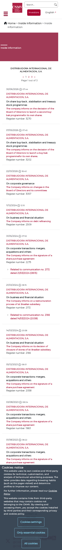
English (49, 12)
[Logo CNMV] (17, 8)
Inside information (30, 23)
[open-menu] (6, 14)
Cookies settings (31, 521)
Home (12, 23)
